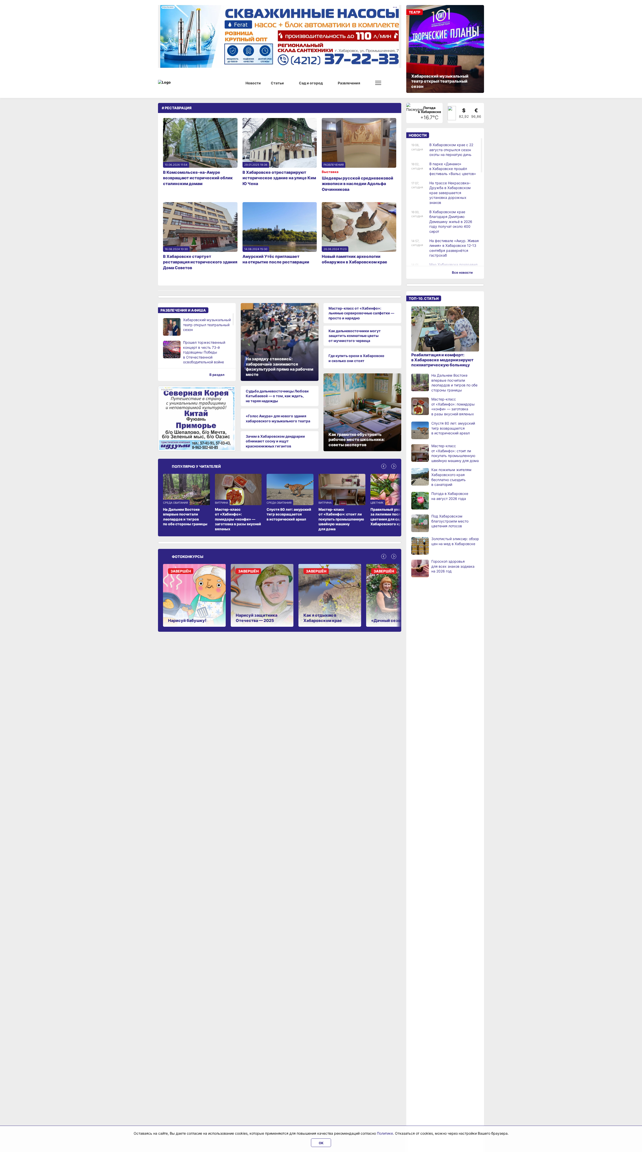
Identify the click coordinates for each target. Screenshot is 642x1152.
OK (321, 1143)
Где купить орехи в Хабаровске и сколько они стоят (356, 358)
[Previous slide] (383, 466)
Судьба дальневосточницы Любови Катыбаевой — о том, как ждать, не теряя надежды (277, 396)
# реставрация (177, 108)
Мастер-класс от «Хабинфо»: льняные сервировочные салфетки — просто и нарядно (361, 313)
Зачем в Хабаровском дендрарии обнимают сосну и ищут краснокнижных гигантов (275, 441)
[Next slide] (393, 466)
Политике (385, 1133)
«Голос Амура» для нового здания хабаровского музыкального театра (278, 418)
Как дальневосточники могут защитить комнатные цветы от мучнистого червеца (355, 336)
